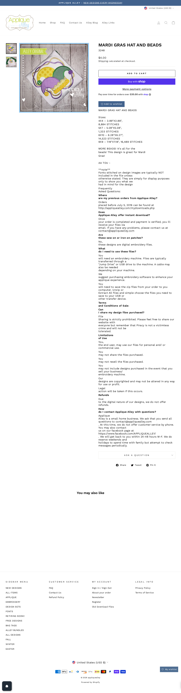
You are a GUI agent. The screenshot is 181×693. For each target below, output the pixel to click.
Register (96, 602)
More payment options (136, 89)
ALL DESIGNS (13, 635)
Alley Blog (92, 22)
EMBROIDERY (13, 602)
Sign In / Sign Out (101, 588)
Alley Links (108, 22)
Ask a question (137, 455)
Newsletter (98, 597)
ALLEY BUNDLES (15, 630)
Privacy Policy (143, 588)
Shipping (103, 61)
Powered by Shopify (90, 682)
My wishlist (170, 669)
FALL (8, 639)
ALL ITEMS (12, 592)
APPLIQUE (11, 597)
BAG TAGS (11, 625)
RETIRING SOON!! (15, 616)
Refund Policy (56, 597)
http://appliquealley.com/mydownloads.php (126, 207)
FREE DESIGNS (14, 620)
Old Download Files (103, 606)
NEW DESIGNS (14, 588)
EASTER (10, 649)
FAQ (62, 22)
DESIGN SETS (13, 606)
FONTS (9, 611)
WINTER (10, 644)
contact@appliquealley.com (116, 230)
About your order (101, 592)
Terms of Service (144, 592)
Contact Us (75, 22)
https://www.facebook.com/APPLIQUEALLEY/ (127, 433)
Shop (53, 22)
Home (42, 22)
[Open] (7, 686)
